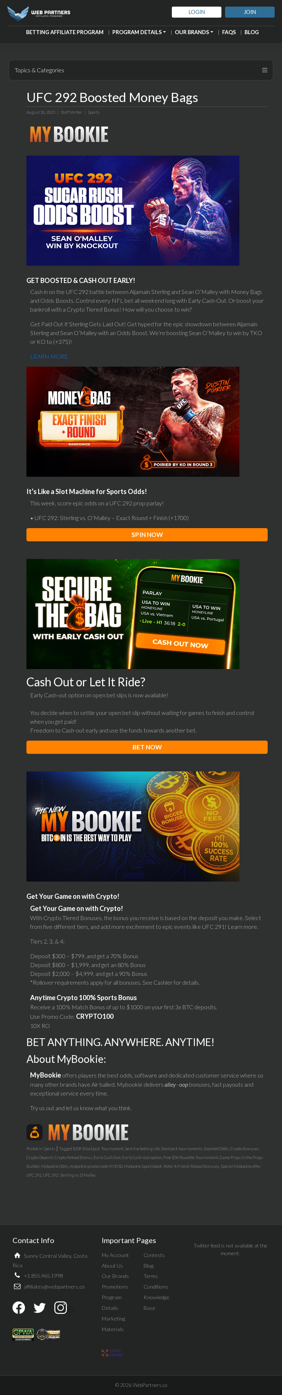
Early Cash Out (107, 1157)
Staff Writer (71, 112)
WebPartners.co (150, 1385)
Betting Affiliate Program (65, 32)
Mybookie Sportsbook (143, 1166)
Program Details (137, 32)
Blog (252, 32)
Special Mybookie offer (240, 1166)
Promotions (115, 1286)
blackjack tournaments (182, 1148)
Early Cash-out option (142, 1157)
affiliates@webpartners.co (54, 1286)
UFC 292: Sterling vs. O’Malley (69, 1175)
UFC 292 (33, 1175)
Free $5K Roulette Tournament (190, 1157)
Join (250, 12)
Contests (154, 1255)
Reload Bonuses (205, 1166)
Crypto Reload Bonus (73, 1157)
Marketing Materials (113, 1323)
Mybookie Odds (54, 1166)
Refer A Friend (176, 1166)
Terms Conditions (156, 1281)
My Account (115, 1255)
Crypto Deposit (39, 1157)
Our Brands (192, 32)
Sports (94, 112)
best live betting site (142, 1148)
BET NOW (147, 747)
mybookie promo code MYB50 (96, 1166)
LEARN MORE (49, 356)
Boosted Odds (216, 1148)
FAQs (229, 32)
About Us (112, 1266)
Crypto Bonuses (244, 1148)
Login (197, 12)
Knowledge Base (156, 1302)
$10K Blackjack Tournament (98, 1148)
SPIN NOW (147, 534)
